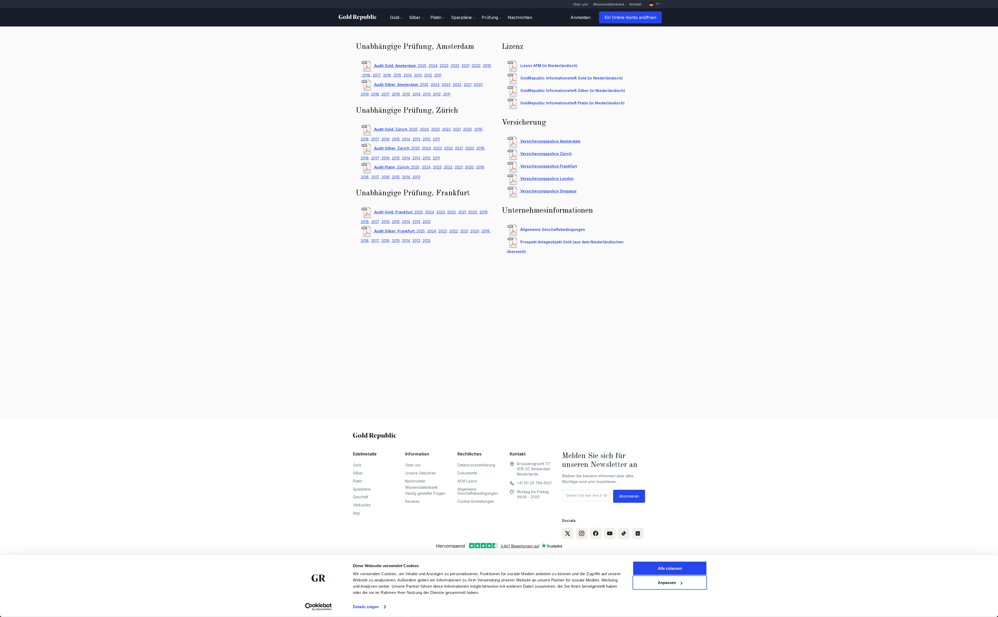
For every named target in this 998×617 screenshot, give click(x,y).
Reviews (412, 501)
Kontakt (635, 4)
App (356, 513)
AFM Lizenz (467, 481)
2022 (455, 65)
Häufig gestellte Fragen (425, 493)
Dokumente (467, 473)
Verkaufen (362, 505)
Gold (357, 465)
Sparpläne (362, 489)
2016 (387, 75)
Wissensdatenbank (608, 4)
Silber (358, 473)
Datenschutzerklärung (476, 465)
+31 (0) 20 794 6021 (534, 483)
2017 (377, 75)
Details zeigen (366, 607)
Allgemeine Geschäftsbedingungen (477, 491)
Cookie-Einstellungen (475, 501)
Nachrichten (520, 17)
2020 (476, 65)
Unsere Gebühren (420, 473)
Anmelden (580, 17)
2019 (487, 65)
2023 (444, 65)
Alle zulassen (670, 568)
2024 (433, 65)
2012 (428, 75)
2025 (422, 65)
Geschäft (360, 497)
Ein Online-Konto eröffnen (630, 17)
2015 (397, 75)
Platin (357, 481)
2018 (366, 75)
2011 (437, 75)
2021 (465, 65)
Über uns (580, 4)
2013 (418, 75)
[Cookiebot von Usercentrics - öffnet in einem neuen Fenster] (318, 607)
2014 (408, 75)
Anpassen (667, 582)
